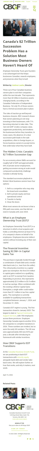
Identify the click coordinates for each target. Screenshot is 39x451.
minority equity (23, 357)
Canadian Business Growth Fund (21, 352)
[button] (4, 393)
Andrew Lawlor (18, 85)
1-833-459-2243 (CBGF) (19, 419)
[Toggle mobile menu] (34, 6)
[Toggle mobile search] (34, 9)
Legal (19, 436)
